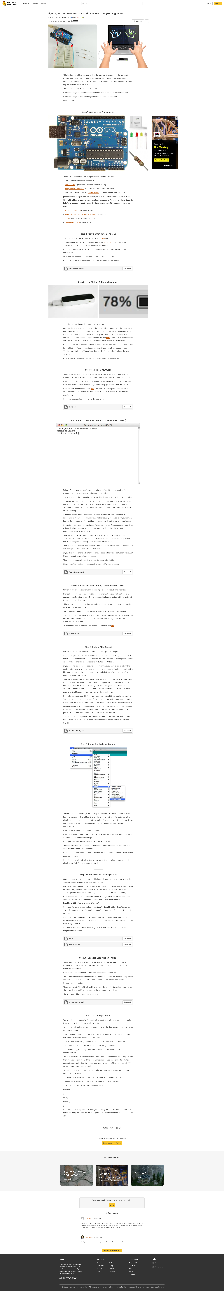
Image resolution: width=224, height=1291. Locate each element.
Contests (35, 3)
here (108, 337)
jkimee (52, 17)
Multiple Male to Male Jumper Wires (80, 214)
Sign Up (217, 3)
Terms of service (82, 1287)
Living (111, 1266)
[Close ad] (176, 118)
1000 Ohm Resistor (73, 210)
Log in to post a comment (112, 1250)
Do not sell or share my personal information (129, 1287)
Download (127, 269)
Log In (209, 3)
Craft (98, 1271)
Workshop (100, 1266)
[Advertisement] (165, 142)
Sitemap (131, 1271)
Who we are (132, 1274)
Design (99, 1269)
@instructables (159, 1263)
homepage (108, 242)
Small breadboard (72, 222)
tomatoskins (89, 1237)
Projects (26, 3)
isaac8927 (88, 1219)
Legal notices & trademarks (155, 1287)
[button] (147, 21)
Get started (132, 1266)
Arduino (66, 17)
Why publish (133, 1263)
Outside (111, 1269)
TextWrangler (93, 193)
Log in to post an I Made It (112, 1143)
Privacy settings (107, 1287)
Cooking (111, 1263)
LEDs (67, 218)
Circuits (58, 17)
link (112, 626)
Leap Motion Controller (74, 189)
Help (130, 1269)
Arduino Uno (70, 185)
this (103, 238)
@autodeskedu (159, 1267)
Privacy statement (95, 1287)
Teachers (44, 3)
